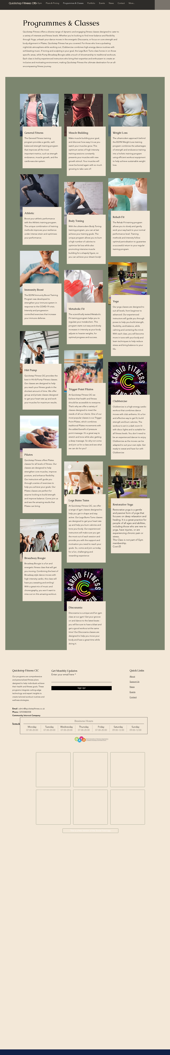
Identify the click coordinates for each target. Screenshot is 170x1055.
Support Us (134, 681)
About (132, 676)
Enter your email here (62, 674)
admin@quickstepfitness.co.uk (31, 708)
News (132, 687)
